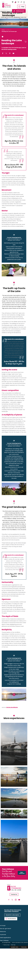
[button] (21, 2)
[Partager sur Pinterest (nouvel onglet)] (10, 53)
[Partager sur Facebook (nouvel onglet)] (2, 53)
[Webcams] (13, 2)
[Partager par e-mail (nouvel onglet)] (13, 53)
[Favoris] (18, 2)
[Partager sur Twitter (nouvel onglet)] (6, 53)
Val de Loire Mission (12, 707)
